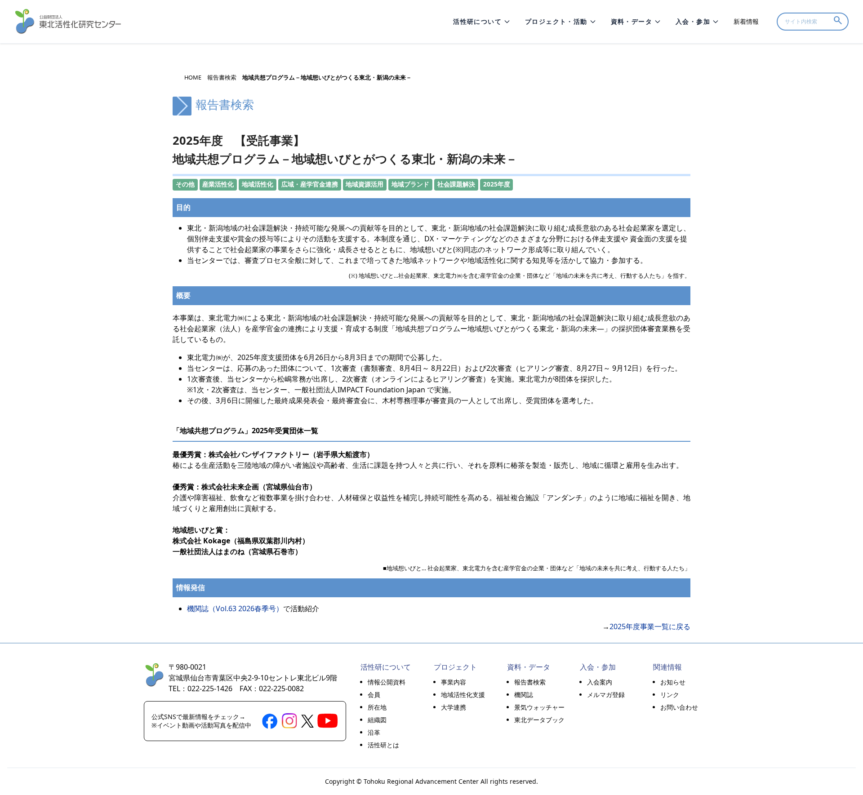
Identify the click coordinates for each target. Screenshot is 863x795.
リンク (669, 694)
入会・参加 (693, 21)
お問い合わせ (679, 707)
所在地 (377, 707)
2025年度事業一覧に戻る (649, 626)
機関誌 (523, 694)
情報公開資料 (386, 682)
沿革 (374, 732)
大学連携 (453, 707)
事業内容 (453, 682)
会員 (374, 694)
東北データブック (539, 719)
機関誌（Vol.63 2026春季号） (235, 608)
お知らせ (672, 682)
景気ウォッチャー (539, 707)
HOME (192, 77)
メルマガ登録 (606, 694)
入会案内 (599, 682)
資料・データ (631, 21)
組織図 (377, 719)
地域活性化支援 (463, 694)
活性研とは (383, 745)
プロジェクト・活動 (556, 21)
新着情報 (746, 21)
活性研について (477, 21)
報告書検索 (221, 77)
